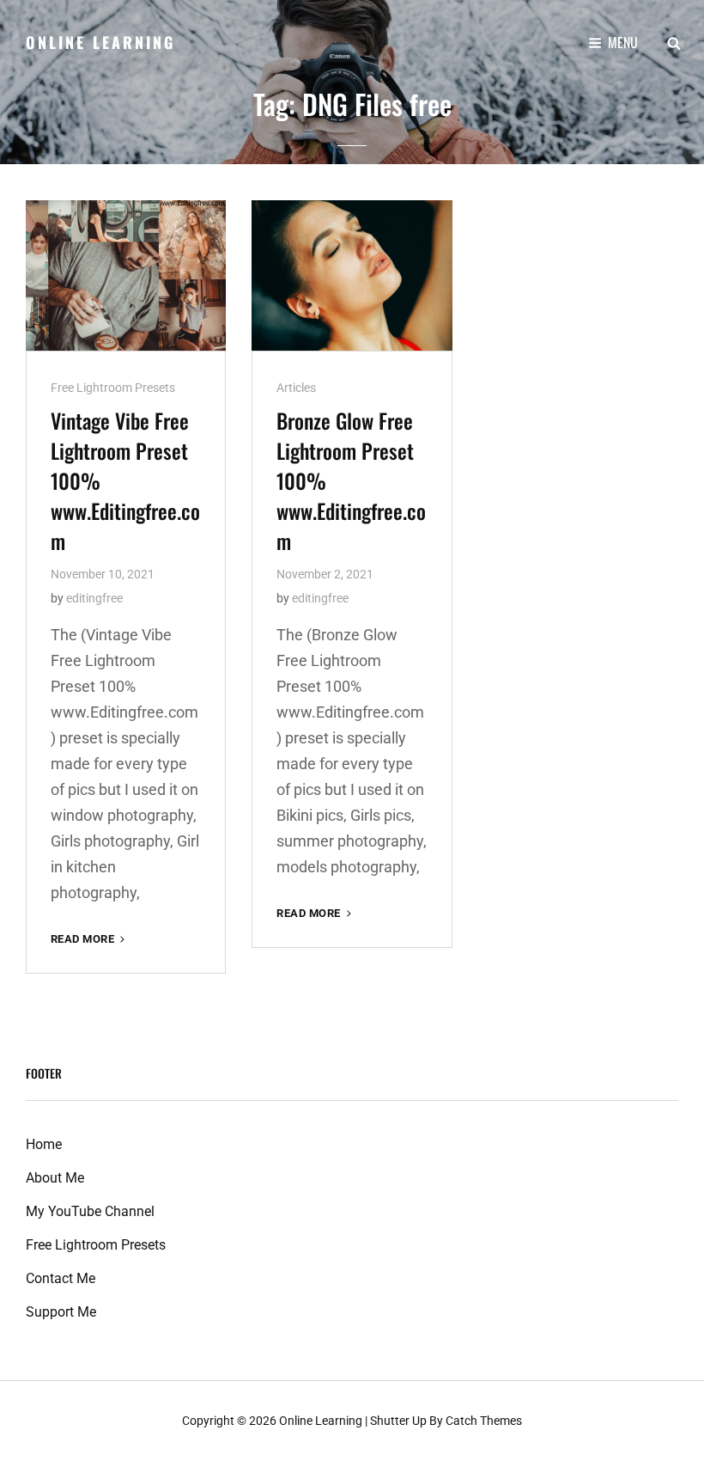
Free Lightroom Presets (113, 387)
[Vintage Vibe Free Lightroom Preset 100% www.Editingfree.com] (126, 275)
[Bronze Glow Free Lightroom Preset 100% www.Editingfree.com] (352, 275)
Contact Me (60, 1278)
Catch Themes (484, 1420)
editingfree (94, 598)
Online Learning (100, 42)
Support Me (61, 1312)
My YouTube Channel (90, 1211)
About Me (55, 1178)
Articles (296, 387)
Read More (89, 940)
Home (44, 1144)
